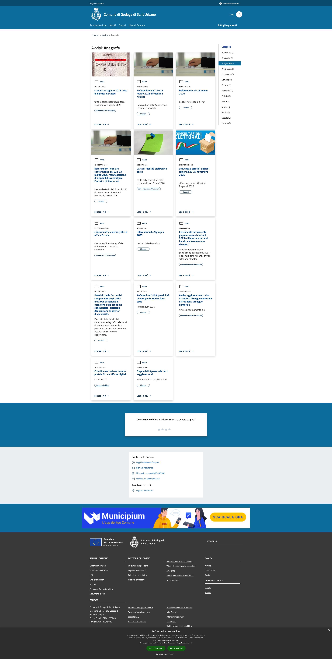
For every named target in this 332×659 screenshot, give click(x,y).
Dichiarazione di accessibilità (179, 626)
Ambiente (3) (227, 57)
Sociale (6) (226, 117)
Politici (93, 584)
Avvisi (102, 81)
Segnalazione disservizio (139, 612)
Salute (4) (226, 101)
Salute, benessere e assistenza (180, 575)
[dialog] (166, 643)
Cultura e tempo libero (138, 565)
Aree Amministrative (99, 570)
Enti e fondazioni (97, 579)
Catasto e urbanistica (137, 575)
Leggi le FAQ (133, 616)
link (191, 643)
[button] (166, 654)
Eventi (208, 592)
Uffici (92, 575)
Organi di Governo (98, 565)
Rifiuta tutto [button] (176, 648)
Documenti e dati (97, 593)
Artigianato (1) (228, 68)
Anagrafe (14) (228, 63)
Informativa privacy (175, 616)
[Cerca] (239, 14)
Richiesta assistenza (137, 621)
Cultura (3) (226, 85)
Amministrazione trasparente (179, 607)
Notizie (208, 565)
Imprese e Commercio (137, 570)
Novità (105, 35)
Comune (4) (227, 79)
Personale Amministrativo (101, 589)
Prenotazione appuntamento (140, 607)
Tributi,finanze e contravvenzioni (181, 566)
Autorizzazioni (173, 580)
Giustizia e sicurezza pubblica (179, 561)
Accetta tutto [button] (155, 648)
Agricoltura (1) (228, 52)
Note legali (171, 621)
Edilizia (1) (226, 96)
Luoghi (208, 587)
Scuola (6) (226, 106)
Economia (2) (227, 90)
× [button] (329, 630)
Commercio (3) (228, 74)
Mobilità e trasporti (136, 579)
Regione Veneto (96, 3)
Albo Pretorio (172, 612)
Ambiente (171, 570)
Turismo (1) (226, 123)
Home (95, 35)
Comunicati (210, 570)
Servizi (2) (226, 112)
